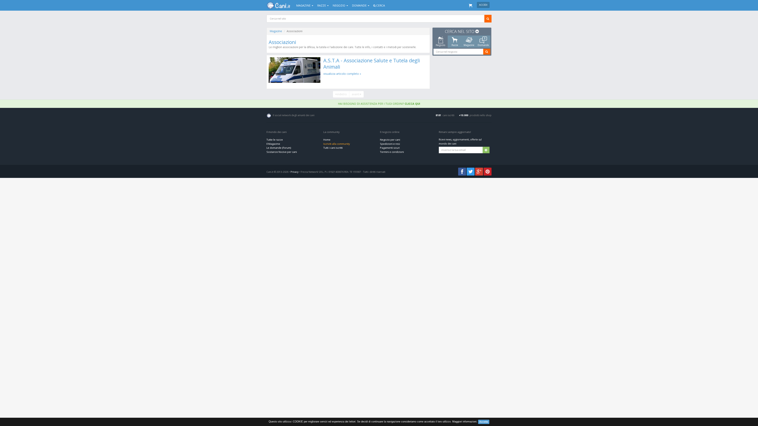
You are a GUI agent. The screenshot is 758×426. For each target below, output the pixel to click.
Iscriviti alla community (336, 144)
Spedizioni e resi (390, 144)
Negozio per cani (390, 139)
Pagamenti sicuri (390, 147)
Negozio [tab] (440, 45)
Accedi (483, 5)
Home (326, 139)
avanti (356, 94)
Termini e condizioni (392, 152)
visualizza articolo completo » (342, 74)
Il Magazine (273, 144)
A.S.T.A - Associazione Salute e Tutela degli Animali (371, 63)
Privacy (294, 172)
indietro (341, 94)
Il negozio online (390, 132)
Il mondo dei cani (276, 132)
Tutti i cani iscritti (333, 147)
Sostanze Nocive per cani (281, 152)
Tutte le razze (274, 139)
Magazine (276, 31)
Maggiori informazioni (464, 421)
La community (331, 132)
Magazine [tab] (469, 45)
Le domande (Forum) (278, 147)
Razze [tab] (455, 45)
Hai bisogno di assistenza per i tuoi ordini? (379, 104)
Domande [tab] (483, 45)
